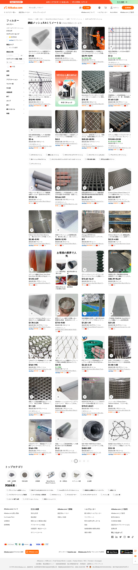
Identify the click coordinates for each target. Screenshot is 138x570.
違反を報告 (88, 532)
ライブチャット (89, 517)
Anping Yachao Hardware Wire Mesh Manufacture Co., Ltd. (119, 201)
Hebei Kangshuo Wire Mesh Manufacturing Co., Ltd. (40, 201)
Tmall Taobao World (59, 561)
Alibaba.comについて (11, 509)
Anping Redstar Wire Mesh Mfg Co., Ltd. (119, 283)
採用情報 (7, 525)
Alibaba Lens (8, 552)
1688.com (48, 561)
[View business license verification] (87, 567)
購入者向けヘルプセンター (92, 513)
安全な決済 (34, 513)
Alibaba (30, 19)
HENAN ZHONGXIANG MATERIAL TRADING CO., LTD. (66, 60)
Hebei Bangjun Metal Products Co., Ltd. (93, 201)
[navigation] (15, 240)
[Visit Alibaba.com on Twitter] (120, 537)
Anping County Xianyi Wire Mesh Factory (66, 452)
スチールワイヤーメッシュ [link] (93, 19)
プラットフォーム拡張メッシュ (17, 490)
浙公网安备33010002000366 (102, 567)
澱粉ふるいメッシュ (53, 155)
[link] (135, 550)
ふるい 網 (117, 494)
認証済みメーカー (63, 513)
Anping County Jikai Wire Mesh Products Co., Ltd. (93, 283)
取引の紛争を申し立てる (92, 521)
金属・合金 (39, 19)
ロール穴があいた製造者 (39, 494)
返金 (85, 525)
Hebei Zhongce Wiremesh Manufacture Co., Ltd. (93, 243)
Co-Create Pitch (9, 517)
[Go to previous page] (72, 461)
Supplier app (71, 552)
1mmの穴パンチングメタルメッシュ (69, 490)
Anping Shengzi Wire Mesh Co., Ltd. (66, 204)
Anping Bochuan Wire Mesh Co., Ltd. (40, 146)
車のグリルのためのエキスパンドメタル (42, 490)
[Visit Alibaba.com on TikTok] (132, 537)
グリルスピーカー (71, 494)
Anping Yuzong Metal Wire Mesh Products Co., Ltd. (40, 283)
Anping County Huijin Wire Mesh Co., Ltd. (40, 243)
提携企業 (114, 528)
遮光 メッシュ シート (50, 499)
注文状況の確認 (116, 521)
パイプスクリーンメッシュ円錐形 (18, 494)
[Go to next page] (88, 461)
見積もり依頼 (62, 517)
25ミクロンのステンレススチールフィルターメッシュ (66, 159)
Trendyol (90, 561)
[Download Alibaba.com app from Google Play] (127, 552)
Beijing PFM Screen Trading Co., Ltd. (40, 369)
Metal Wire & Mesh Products (55, 19)
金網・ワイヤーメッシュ (74, 19)
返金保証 (33, 517)
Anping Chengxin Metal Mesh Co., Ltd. (119, 64)
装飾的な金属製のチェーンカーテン (94, 490)
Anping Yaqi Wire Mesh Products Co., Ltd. (66, 143)
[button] (80, 7)
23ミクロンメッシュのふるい (97, 155)
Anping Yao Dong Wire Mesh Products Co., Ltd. (93, 369)
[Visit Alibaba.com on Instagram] (124, 537)
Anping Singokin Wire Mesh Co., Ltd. (119, 147)
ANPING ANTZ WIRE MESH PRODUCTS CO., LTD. (66, 329)
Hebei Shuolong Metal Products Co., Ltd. (93, 146)
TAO (84, 561)
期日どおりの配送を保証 (38, 521)
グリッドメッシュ (36, 163)
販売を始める (115, 517)
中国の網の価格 (91, 159)
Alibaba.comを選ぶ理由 (11, 513)
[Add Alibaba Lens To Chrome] (32, 552)
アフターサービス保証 (38, 525)
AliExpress (40, 561)
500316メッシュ (56, 494)
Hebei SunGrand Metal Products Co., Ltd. (93, 327)
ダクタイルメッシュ (36, 155)
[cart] (105, 8)
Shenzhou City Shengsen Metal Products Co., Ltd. (119, 104)
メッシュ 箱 (106, 494)
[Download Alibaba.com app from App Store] (112, 552)
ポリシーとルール (36, 532)
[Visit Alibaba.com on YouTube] (128, 537)
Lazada (69, 561)
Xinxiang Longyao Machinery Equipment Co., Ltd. (119, 243)
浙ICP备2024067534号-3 (121, 567)
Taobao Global (77, 561)
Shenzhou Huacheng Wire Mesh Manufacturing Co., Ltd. (93, 104)
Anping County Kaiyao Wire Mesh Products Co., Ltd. (66, 243)
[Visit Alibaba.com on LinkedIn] (116, 537)
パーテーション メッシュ (31, 499)
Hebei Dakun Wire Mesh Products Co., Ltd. (119, 369)
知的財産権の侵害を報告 (92, 528)
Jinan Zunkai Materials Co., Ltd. (91, 452)
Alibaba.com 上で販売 (118, 513)
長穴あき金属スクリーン (107, 159)
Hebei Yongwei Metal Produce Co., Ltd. (40, 104)
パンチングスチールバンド (89, 494)
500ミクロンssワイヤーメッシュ (74, 155)
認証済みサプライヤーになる (120, 525)
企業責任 (7, 521)
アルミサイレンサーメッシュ (118, 155)
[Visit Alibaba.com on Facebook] (112, 537)
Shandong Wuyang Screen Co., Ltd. (119, 327)
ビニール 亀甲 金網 (14, 499)
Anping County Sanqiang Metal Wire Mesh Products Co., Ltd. (93, 62)
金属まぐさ (113, 490)
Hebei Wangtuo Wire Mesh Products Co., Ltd (40, 327)
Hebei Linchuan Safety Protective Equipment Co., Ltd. (40, 60)
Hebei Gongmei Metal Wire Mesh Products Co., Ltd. (66, 370)
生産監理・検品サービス (38, 528)
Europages (98, 561)
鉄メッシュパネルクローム (38, 159)
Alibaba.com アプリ (84, 552)
